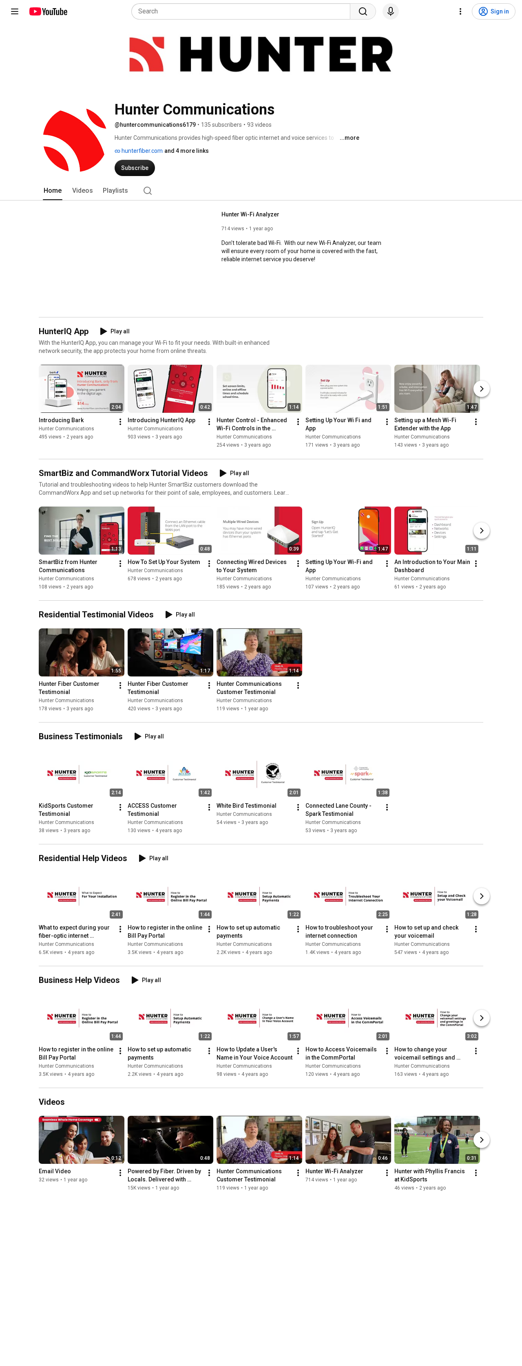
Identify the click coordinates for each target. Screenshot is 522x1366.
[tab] (52, 190)
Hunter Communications (66, 429)
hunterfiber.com (141, 151)
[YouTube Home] (48, 11)
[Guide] (15, 11)
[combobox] (243, 11)
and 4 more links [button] (186, 151)
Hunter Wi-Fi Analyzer (250, 214)
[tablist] (261, 190)
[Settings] (460, 11)
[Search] (363, 11)
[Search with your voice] (391, 11)
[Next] (481, 389)
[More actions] (120, 422)
